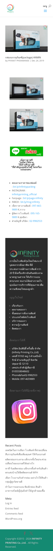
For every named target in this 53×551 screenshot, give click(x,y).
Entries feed (12, 508)
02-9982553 (35, 221)
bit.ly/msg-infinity (30, 202)
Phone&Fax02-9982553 (24, 375)
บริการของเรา (19, 321)
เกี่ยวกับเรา (17, 305)
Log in (8, 503)
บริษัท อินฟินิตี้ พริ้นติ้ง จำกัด (26, 348)
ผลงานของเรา (19, 309)
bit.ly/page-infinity (33, 198)
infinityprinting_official (24, 194)
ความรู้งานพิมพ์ (20, 324)
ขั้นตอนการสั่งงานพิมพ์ (23, 313)
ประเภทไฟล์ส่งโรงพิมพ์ (24, 317)
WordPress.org (13, 518)
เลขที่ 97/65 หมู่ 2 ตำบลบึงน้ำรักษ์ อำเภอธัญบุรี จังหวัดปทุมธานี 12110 (27, 359)
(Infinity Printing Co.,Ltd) (25, 352)
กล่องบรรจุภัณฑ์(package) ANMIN (23, 57)
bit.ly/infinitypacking (24, 186)
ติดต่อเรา (16, 328)
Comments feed (14, 513)
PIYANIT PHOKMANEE (18, 60)
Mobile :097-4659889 (23, 379)
